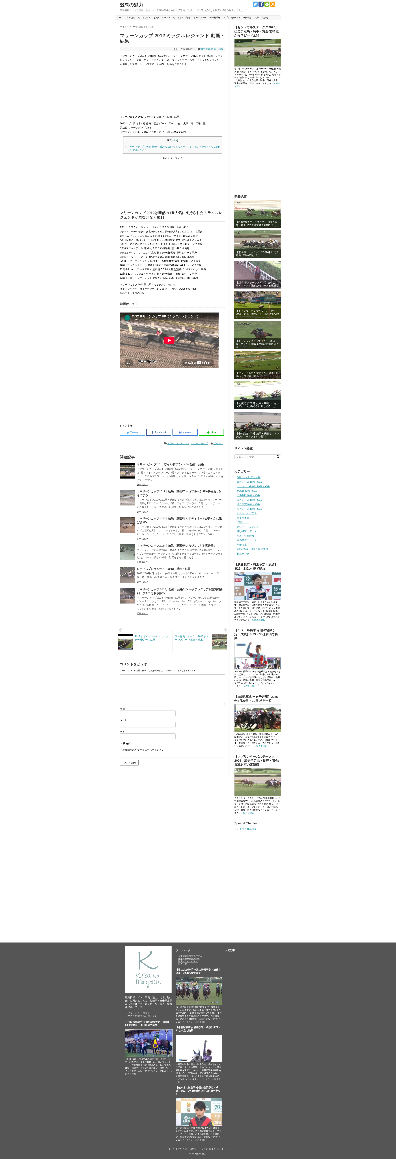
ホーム (120, 17)
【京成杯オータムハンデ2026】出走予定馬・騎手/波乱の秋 (257, 254)
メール (123, 720)
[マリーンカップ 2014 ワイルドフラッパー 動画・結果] (127, 471)
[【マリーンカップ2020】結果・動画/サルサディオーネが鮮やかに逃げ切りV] (127, 525)
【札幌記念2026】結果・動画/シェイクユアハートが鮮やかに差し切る (257, 405)
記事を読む (142, 484)
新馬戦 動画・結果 (247, 491)
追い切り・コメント (248, 526)
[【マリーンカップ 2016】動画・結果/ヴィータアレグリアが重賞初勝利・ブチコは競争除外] (127, 596)
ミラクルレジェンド (178, 443)
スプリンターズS (231, 17)
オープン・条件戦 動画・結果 (253, 486)
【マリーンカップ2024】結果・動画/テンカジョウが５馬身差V (176, 545)
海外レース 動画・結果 (249, 508)
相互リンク (243, 553)
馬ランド (182, 964)
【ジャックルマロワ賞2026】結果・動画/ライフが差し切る (257, 374)
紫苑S (156, 17)
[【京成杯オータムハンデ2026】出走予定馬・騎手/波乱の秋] (257, 244)
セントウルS (144, 17)
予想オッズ (243, 522)
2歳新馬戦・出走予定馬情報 (252, 549)
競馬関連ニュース (247, 540)
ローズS (166, 17)
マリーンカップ (199, 443)
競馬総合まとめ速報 (188, 961)
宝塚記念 (130, 17)
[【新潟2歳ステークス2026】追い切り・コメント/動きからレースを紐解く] (257, 275)
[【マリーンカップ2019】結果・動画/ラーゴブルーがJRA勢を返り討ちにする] (127, 497)
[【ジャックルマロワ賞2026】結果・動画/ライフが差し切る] (257, 365)
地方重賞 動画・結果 (211, 49)
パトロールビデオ (247, 513)
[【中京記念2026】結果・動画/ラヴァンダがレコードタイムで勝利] (257, 426)
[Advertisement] (172, 90)
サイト (123, 731)
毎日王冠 (247, 17)
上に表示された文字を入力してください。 (143, 750)
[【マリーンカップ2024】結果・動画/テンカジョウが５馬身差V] (127, 552)
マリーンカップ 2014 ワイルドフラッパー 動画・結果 (170, 464)
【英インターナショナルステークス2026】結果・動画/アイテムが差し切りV (257, 314)
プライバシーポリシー (140, 1013)
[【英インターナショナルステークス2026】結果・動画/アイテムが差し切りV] (257, 305)
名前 (122, 708)
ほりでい (218, 443)
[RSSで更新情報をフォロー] (272, 4)
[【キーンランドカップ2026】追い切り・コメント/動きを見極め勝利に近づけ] (257, 335)
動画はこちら (137, 150)
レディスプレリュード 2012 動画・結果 (163, 568)
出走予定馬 (243, 517)
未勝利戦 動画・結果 (248, 495)
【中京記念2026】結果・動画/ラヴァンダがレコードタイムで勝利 (257, 435)
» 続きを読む (258, 619)
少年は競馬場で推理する (190, 956)
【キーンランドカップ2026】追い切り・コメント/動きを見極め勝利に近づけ (257, 344)
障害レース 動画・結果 (249, 500)
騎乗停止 (242, 544)
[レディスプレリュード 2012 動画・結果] (127, 575)
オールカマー (199, 17)
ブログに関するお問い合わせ (144, 1016)
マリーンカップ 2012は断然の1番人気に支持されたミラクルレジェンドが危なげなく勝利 (172, 146)
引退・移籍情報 (245, 535)
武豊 (257, 17)
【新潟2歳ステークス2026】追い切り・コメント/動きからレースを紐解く (257, 284)
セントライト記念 (181, 17)
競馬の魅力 (131, 4)
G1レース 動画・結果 (248, 477)
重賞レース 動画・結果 (249, 482)
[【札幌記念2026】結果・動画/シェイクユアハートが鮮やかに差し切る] (257, 395)
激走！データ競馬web (189, 958)
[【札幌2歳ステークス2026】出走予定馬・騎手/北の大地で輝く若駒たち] (257, 214)
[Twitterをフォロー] (255, 4)
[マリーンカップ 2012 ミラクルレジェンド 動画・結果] (185, 432)
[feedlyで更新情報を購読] (266, 4)
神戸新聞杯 (214, 17)
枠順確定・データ (247, 531)
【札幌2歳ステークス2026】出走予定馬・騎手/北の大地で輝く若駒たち (257, 223)
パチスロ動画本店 (247, 829)
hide (175, 140)
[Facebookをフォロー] (261, 4)
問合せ (265, 17)
